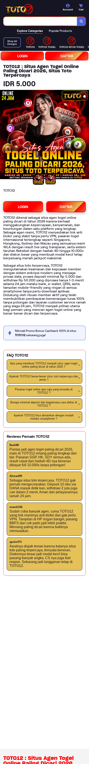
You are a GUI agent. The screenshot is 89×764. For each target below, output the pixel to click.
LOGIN (22, 56)
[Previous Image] (3, 135)
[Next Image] (85, 135)
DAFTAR (66, 56)
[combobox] (40, 21)
